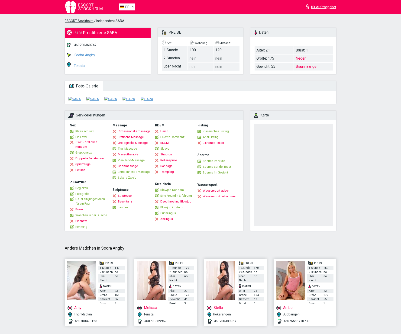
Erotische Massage (131, 137)
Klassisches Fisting (216, 131)
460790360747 (85, 45)
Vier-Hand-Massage (131, 160)
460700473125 (86, 321)
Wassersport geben (216, 190)
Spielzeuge (83, 164)
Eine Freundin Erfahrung (176, 195)
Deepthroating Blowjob (175, 201)
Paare (79, 209)
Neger (301, 58)
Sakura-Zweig (127, 177)
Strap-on (166, 154)
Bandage (166, 166)
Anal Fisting (211, 137)
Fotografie (82, 194)
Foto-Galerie (86, 86)
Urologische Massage (133, 143)
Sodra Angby (84, 55)
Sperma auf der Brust (217, 166)
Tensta (79, 66)
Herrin (164, 131)
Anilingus (166, 219)
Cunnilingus (168, 213)
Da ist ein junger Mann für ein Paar (90, 201)
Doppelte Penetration (89, 158)
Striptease (125, 195)
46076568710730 (297, 321)
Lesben (123, 207)
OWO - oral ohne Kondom (86, 144)
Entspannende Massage (134, 171)
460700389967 (155, 321)
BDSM (164, 143)
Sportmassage (128, 166)
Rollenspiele (168, 160)
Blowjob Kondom (172, 190)
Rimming (81, 226)
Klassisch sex (84, 131)
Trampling (167, 171)
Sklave (164, 148)
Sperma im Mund (214, 161)
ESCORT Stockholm (79, 21)
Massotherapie (128, 154)
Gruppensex (83, 152)
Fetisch (80, 170)
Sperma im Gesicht (215, 172)
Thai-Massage (127, 148)
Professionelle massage (134, 131)
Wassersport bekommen (219, 196)
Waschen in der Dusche (91, 215)
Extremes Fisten (213, 143)
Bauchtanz (125, 201)
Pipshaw (81, 221)
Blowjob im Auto (171, 207)
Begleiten (81, 188)
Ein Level (81, 137)
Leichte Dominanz (172, 137)
